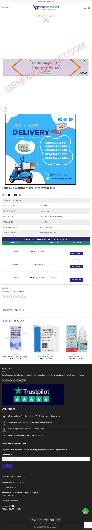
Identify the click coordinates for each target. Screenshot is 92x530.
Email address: (7, 455)
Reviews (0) (19, 310)
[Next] (90, 344)
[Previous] (1, 344)
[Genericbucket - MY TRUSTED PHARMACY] (46, 7)
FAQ (55, 523)
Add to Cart (76, 253)
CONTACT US (48, 523)
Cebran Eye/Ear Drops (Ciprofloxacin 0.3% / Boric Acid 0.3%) (76, 357)
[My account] (85, 7)
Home (39, 16)
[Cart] (89, 7)
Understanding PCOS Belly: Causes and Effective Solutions (30, 422)
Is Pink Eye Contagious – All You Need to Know (25, 435)
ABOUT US (38, 523)
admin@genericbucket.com (14, 482)
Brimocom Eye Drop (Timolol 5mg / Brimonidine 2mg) (15, 357)
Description (8, 310)
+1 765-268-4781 (10, 487)
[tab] (8, 310)
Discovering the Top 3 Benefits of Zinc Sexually (26, 429)
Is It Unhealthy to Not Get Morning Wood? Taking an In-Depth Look (34, 416)
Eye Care (51, 16)
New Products (19, 292)
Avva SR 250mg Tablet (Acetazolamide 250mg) (46, 357)
